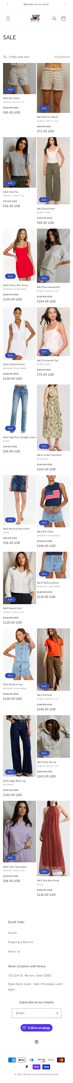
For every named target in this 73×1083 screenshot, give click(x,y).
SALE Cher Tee (10, 191)
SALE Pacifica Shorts (48, 582)
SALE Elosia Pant (46, 208)
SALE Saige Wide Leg (14, 780)
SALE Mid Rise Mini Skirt (16, 528)
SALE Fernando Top (47, 360)
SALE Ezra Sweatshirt (48, 287)
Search (12, 933)
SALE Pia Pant (44, 694)
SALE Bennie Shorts (47, 116)
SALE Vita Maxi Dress (48, 880)
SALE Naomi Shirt (12, 608)
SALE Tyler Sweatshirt (15, 866)
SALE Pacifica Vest (13, 684)
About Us (14, 951)
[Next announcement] (65, 4)
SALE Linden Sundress (49, 454)
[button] (8, 18)
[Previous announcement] (7, 4)
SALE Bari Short (11, 98)
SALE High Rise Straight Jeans (19, 437)
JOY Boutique (30, 1074)
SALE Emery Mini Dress (15, 285)
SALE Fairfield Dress (14, 364)
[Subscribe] (56, 1013)
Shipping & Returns (20, 942)
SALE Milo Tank (45, 531)
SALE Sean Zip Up (46, 761)
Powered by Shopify (48, 1074)
